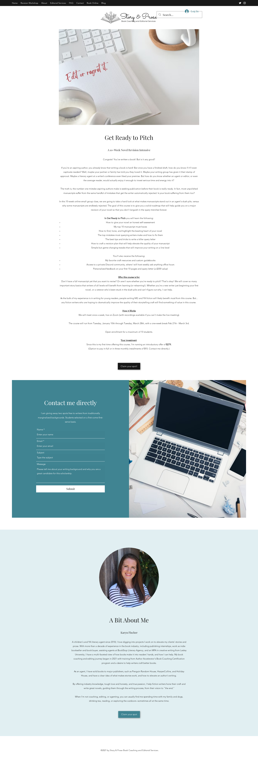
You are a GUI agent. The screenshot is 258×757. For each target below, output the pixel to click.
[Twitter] (240, 2)
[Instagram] (244, 2)
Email (40, 441)
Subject (40, 452)
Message (41, 464)
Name (40, 429)
